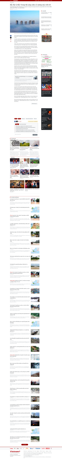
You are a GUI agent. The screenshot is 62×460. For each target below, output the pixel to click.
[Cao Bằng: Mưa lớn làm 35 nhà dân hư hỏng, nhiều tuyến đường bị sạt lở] (35, 226)
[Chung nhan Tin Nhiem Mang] (48, 452)
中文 (44, 0)
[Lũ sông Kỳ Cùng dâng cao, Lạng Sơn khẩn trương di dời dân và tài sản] (35, 201)
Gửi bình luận (35, 134)
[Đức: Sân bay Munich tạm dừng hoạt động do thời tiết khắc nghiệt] (15, 143)
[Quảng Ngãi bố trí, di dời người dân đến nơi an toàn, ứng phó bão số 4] (35, 349)
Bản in (11, 39)
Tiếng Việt (36, 0)
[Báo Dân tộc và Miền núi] (10, 448)
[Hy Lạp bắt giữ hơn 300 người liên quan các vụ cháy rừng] (35, 423)
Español (43, 0)
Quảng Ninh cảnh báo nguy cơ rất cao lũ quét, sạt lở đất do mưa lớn (19, 372)
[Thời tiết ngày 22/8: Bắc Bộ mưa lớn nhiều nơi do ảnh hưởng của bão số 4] (35, 390)
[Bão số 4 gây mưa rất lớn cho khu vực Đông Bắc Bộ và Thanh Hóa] (35, 365)
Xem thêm (24, 444)
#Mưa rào (35, 118)
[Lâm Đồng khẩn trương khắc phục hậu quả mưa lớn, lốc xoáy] (35, 340)
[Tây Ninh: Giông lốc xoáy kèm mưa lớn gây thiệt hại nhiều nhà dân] (35, 415)
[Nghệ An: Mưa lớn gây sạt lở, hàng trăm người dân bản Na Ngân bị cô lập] (35, 316)
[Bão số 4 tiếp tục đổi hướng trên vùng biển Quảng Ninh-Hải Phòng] (35, 324)
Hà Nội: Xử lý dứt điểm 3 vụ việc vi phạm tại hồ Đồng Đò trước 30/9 (46, 13)
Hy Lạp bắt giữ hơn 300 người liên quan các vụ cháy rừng (20, 420)
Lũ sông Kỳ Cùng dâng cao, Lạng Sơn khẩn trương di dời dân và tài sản (20, 199)
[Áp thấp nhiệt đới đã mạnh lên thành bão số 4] (35, 431)
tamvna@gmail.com (40, 453)
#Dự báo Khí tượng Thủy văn (29, 118)
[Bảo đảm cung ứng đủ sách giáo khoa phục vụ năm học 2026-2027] (46, 59)
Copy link (11, 41)
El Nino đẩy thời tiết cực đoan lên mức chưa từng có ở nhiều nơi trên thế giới (46, 17)
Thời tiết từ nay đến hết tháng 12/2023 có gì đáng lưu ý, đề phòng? (24, 77)
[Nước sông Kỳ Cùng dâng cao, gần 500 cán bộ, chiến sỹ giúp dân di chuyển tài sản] (35, 274)
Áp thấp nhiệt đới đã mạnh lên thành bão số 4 (22, 128)
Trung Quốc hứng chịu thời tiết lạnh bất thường (34, 148)
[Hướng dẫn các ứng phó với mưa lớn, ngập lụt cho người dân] (35, 357)
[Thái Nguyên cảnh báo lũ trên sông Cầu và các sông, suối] (35, 258)
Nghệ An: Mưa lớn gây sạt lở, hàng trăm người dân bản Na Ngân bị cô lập (20, 314)
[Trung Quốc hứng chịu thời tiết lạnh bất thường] (34, 143)
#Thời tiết (16, 118)
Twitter (11, 37)
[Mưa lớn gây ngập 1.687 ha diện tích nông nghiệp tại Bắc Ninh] (35, 234)
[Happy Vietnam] (27, 448)
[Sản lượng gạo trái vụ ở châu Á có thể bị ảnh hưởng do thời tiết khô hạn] (25, 143)
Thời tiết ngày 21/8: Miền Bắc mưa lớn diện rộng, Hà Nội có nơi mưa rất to (25, 131)
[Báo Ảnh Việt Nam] (47, 448)
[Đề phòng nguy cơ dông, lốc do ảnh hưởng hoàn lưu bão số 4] (35, 210)
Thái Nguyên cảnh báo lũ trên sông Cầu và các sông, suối (20, 256)
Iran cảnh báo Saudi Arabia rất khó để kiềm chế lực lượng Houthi (44, 125)
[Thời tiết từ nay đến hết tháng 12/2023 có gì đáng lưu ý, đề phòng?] (35, 78)
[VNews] (51, 448)
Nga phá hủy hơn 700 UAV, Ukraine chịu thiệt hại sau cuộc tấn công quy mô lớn (44, 118)
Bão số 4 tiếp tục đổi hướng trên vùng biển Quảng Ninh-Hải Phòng (20, 322)
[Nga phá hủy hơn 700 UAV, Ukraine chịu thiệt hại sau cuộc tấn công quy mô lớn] (49, 119)
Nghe (44, 114)
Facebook (11, 36)
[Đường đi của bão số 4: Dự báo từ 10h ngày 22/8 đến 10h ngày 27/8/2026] (35, 283)
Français (41, 0)
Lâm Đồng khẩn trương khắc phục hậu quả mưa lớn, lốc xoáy (19, 339)
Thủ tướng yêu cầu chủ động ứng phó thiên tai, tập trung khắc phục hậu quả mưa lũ (20, 437)
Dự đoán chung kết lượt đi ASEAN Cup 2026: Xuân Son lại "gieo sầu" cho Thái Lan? (46, 93)
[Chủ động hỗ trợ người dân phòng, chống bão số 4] (35, 266)
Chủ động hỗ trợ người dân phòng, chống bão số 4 (19, 264)
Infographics (44, 54)
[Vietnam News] (38, 448)
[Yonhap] (32, 448)
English (38, 0)
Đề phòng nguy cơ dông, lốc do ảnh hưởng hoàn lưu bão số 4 (19, 208)
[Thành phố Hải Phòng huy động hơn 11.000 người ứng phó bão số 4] (35, 332)
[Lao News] (21, 448)
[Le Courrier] (43, 448)
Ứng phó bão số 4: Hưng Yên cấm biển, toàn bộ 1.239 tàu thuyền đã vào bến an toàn (19, 289)
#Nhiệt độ (19, 118)
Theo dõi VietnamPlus (30, 121)
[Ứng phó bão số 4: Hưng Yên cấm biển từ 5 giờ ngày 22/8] (35, 399)
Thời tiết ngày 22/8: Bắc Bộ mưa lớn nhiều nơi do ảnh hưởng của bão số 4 (25, 127)
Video (44, 70)
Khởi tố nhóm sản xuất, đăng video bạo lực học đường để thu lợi (46, 80)
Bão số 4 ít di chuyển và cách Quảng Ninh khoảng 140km (20, 248)
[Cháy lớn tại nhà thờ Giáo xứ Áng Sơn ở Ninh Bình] (49, 113)
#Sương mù (23, 118)
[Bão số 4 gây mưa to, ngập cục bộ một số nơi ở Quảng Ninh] (35, 242)
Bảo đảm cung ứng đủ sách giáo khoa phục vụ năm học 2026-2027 (46, 65)
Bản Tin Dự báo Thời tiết (23, 124)
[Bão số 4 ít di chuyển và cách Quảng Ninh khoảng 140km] (35, 250)
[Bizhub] (18, 448)
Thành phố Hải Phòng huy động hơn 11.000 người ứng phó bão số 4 (19, 330)
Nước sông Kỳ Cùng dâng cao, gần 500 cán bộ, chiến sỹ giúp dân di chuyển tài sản (19, 273)
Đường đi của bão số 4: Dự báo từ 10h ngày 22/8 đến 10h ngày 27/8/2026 (20, 281)
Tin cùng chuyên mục (15, 197)
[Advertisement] (26, 110)
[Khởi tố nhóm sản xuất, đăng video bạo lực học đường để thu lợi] (46, 75)
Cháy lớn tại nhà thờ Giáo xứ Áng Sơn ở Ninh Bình (44, 112)
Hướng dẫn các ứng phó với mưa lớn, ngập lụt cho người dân (20, 355)
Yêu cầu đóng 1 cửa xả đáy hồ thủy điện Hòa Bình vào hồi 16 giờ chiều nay (20, 297)
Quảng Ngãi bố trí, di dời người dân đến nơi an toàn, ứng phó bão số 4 (20, 347)
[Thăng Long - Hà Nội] (48, 0)
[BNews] (15, 448)
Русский (47, 0)
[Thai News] (23, 448)
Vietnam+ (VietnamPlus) (15, 0)
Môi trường (12, 2)
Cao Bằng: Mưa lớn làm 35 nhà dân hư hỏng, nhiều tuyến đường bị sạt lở (20, 224)
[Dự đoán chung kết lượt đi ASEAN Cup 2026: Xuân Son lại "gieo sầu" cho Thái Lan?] (46, 87)
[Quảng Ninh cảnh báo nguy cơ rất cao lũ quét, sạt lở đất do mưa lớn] (35, 374)
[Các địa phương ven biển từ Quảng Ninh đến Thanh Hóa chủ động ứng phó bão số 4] (35, 407)
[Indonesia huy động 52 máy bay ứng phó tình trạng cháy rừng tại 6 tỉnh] (35, 382)
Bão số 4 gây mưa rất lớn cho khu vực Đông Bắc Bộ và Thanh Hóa (19, 364)
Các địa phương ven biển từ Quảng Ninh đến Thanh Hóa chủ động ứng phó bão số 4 (20, 405)
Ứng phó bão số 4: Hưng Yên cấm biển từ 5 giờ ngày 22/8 (19, 396)
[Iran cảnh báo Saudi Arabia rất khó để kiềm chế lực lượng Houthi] (49, 125)
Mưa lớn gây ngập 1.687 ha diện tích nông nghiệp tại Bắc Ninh (20, 232)
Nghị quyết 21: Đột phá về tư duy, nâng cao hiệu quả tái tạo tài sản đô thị (46, 29)
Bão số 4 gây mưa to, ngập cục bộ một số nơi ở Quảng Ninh (19, 240)
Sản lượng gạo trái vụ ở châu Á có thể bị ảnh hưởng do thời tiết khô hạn (24, 148)
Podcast (44, 109)
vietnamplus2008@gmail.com (28, 455)
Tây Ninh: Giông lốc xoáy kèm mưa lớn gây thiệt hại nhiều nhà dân (20, 413)
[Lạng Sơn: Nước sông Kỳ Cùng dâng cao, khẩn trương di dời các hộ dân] (35, 217)
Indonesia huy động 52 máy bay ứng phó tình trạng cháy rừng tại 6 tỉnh (20, 380)
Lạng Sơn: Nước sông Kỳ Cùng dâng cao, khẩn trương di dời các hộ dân (19, 216)
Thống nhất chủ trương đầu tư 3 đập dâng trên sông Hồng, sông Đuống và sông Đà (46, 21)
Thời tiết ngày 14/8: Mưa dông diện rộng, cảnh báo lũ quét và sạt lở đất (46, 25)
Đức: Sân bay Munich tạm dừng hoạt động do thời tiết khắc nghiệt (14, 148)
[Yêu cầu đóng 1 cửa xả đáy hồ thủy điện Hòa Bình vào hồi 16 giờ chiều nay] (35, 299)
